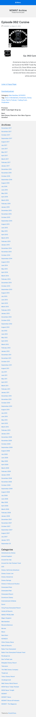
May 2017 (4, 152)
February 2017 (5, 162)
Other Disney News (7, 642)
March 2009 (5, 468)
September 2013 (6, 289)
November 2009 (6, 440)
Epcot (3, 604)
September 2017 (6, 138)
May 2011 (4, 379)
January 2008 (5, 516)
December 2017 (6, 128)
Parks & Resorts (6, 645)
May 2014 (4, 269)
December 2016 (6, 169)
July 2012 (4, 330)
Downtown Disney (7, 597)
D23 (2, 566)
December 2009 (6, 437)
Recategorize (5, 656)
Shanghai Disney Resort (9, 663)
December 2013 (6, 282)
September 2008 (6, 488)
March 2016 (5, 200)
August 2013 (5, 293)
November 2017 (6, 131)
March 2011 (4, 385)
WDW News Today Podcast (10, 687)
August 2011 (5, 368)
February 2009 (6, 471)
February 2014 (5, 279)
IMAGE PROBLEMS (7, 614)
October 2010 (5, 403)
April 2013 (4, 303)
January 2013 (5, 313)
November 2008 (6, 482)
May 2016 (4, 193)
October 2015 (5, 217)
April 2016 (4, 196)
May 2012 (4, 337)
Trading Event (22, 100)
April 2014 (4, 272)
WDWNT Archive (18, 10)
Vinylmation (5, 102)
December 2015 (6, 210)
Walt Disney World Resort (9, 683)
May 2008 (4, 502)
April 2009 (4, 464)
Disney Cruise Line (7, 573)
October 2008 (5, 485)
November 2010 (6, 399)
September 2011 (6, 365)
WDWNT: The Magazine (9, 704)
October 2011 (5, 361)
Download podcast (7, 91)
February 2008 (6, 512)
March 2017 (5, 159)
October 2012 (5, 320)
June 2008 (4, 499)
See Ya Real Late (6, 659)
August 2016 (5, 183)
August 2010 (5, 409)
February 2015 (6, 241)
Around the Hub (6, 560)
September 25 (6, 543)
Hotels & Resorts (6, 611)
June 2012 (4, 334)
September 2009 (6, 447)
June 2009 (4, 457)
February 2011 (5, 389)
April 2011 (4, 382)
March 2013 (5, 306)
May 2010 (4, 420)
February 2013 (5, 310)
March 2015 (5, 238)
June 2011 (4, 375)
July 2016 (4, 186)
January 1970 (5, 540)
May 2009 (4, 461)
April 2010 (4, 423)
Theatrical (4, 673)
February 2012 (5, 348)
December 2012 (6, 317)
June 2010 (4, 416)
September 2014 (6, 258)
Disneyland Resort (7, 594)
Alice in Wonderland (11, 98)
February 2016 (5, 203)
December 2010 (6, 396)
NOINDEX (22, 95)
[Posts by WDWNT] (2, 26)
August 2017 (5, 142)
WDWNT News (6, 697)
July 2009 (4, 454)
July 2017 (4, 145)
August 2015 (5, 224)
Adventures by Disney (8, 553)
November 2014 (6, 251)
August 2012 (5, 327)
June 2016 (4, 190)
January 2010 (5, 433)
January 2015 (5, 245)
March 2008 (5, 509)
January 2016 (5, 207)
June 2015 (4, 227)
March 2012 (5, 344)
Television (4, 666)
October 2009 (5, 444)
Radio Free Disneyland (8, 649)
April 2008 (4, 506)
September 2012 (6, 324)
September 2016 (6, 179)
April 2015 (4, 234)
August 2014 (5, 262)
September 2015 (6, 221)
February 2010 (5, 430)
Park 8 (8, 100)
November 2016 (6, 173)
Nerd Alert (4, 635)
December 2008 (6, 478)
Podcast (14, 100)
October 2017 (5, 135)
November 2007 (6, 523)
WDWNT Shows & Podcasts (10, 700)
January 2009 (5, 475)
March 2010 (5, 427)
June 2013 (4, 299)
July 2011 (4, 372)
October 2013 (5, 286)
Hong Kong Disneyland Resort (11, 608)
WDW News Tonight (7, 690)
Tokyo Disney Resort (8, 676)
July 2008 (4, 495)
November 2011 (6, 358)
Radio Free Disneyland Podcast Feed (13, 652)
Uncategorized (6, 680)
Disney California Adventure (10, 570)
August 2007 (5, 533)
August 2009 (5, 451)
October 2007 (5, 526)
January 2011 (5, 392)
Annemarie (22, 98)
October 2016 (5, 176)
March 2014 (5, 276)
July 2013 (4, 296)
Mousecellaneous (7, 625)
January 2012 (5, 351)
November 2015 (6, 214)
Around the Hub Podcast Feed (11, 563)
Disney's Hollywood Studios (10, 584)
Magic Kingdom (6, 618)
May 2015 (4, 231)
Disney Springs (6, 580)
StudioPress (12, 713)
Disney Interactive (7, 577)
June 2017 (4, 148)
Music (3, 632)
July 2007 (4, 536)
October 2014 (5, 255)
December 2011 (6, 354)
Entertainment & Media (8, 601)
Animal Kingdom (6, 556)
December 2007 (6, 519)
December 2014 (6, 248)
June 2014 (4, 265)
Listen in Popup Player (9, 84)
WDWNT (7, 26)
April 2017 (4, 155)
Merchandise (13, 95)
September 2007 (6, 530)
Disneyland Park (6, 590)
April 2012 (4, 341)
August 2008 (5, 492)
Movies (3, 628)
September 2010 (6, 406)
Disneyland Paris (6, 587)
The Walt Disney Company (9, 669)
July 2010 (4, 413)
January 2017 (5, 166)
